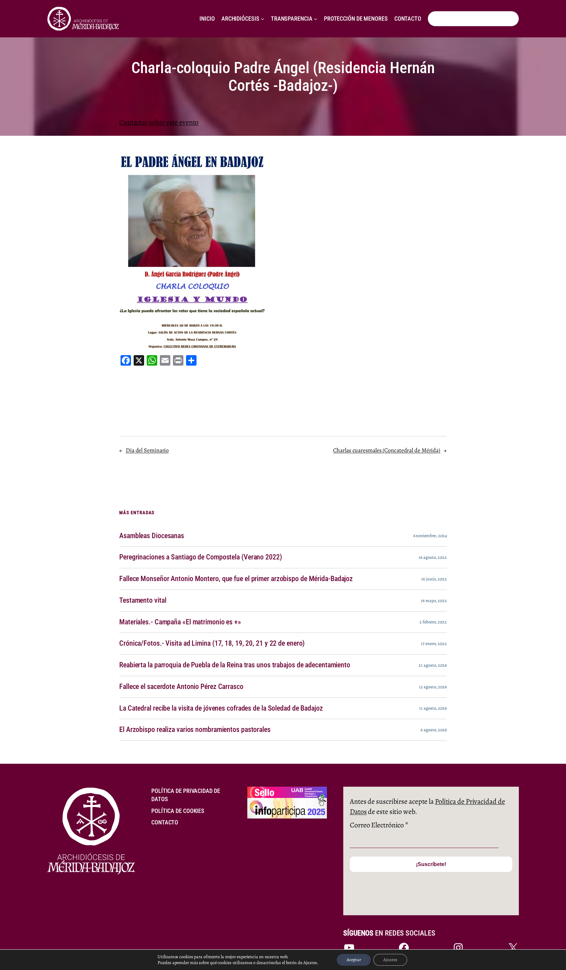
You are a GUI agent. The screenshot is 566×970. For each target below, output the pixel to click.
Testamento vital (142, 600)
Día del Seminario (147, 450)
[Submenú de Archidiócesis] (262, 19)
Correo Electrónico (379, 825)
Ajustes (390, 960)
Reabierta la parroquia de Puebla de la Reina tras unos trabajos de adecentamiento (234, 665)
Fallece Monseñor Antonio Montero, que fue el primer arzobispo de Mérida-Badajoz (236, 579)
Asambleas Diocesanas (151, 536)
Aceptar (354, 960)
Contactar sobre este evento (158, 122)
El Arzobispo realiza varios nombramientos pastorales (195, 730)
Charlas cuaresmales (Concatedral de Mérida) (386, 450)
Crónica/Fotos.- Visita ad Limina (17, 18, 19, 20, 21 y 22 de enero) (212, 643)
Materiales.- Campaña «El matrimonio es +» (180, 622)
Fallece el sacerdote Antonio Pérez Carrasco (181, 687)
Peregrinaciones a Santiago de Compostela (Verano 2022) (200, 557)
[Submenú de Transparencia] (315, 19)
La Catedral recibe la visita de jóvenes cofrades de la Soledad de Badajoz (221, 708)
